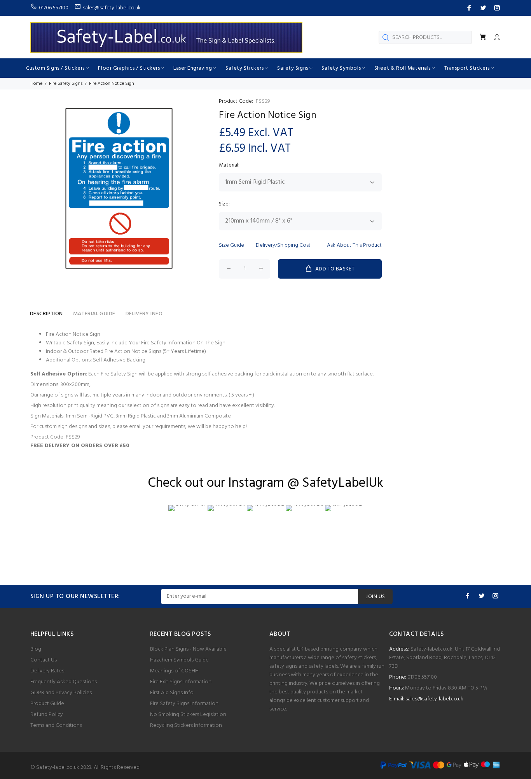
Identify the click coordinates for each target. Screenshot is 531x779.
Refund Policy (46, 714)
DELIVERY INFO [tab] (144, 313)
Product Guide (47, 703)
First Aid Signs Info (172, 692)
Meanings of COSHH (174, 671)
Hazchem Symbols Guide (179, 660)
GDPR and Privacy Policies (61, 692)
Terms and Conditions (56, 725)
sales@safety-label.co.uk (434, 699)
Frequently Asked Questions (63, 681)
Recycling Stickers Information (186, 725)
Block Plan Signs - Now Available (188, 649)
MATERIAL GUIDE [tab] (94, 313)
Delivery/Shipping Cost (283, 245)
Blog (35, 649)
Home (36, 84)
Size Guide (231, 245)
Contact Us (43, 660)
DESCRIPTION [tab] (46, 313)
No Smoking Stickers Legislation (188, 714)
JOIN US (375, 596)
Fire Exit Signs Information (180, 681)
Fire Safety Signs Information (184, 703)
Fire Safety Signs (65, 84)
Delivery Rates (47, 671)
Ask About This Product (354, 245)
